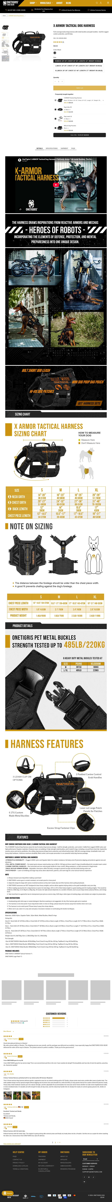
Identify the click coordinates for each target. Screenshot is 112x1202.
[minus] (55, 81)
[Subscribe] (97, 1159)
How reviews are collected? (12, 1144)
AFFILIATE (63, 1159)
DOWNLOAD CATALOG (20, 1166)
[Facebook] (84, 1177)
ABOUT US (64, 1156)
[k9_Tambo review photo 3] (26, 1095)
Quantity (56, 77)
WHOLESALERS (65, 1162)
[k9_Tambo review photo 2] (17, 1095)
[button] (79, 88)
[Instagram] (89, 1177)
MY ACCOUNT (43, 1162)
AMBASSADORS (65, 1166)
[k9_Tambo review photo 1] (8, 1095)
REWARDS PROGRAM (67, 1169)
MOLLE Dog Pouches (70, 125)
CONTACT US (17, 1159)
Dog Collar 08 (68, 107)
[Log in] (101, 2)
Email (85, 1159)
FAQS (15, 1156)
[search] (97, 2)
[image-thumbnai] (5, 27)
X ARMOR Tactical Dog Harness (73, 98)
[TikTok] (93, 1177)
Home (4, 15)
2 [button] (55, 1142)
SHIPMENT (42, 1159)
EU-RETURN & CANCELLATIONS (44, 1170)
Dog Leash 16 (68, 116)
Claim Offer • (80, 135)
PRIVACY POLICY (18, 1162)
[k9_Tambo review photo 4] (36, 1095)
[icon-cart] (108, 2)
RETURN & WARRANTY (46, 1166)
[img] (8, 1036)
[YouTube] (84, 1182)
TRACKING (42, 1156)
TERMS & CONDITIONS (20, 1169)
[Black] (55, 53)
